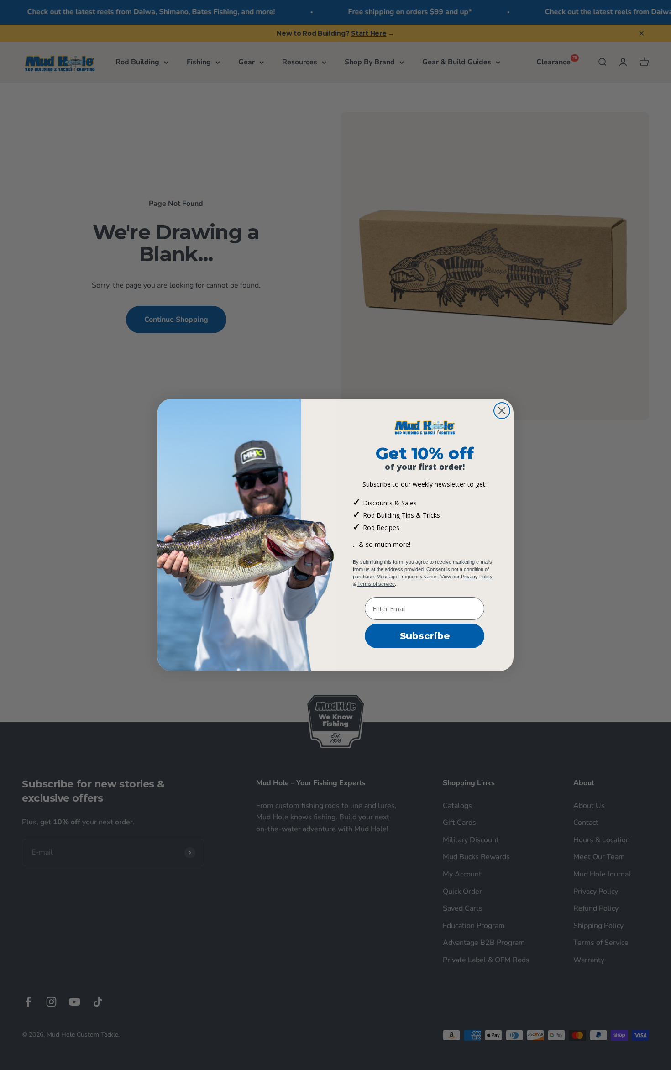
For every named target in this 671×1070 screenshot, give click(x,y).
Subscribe (425, 635)
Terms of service (376, 584)
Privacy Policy (477, 576)
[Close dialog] (502, 411)
